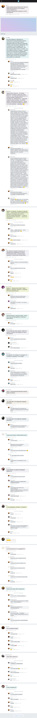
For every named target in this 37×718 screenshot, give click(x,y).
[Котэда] (9, 347)
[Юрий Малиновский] (3, 588)
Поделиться (19, 14)
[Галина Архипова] (3, 390)
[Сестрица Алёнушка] (3, 330)
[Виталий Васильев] (3, 314)
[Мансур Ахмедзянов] (3, 400)
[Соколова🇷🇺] (3, 38)
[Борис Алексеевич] (3, 287)
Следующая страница (18, 715)
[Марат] (3, 506)
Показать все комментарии (18, 259)
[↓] (17, 14)
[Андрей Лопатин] (3, 92)
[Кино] (3, 210)
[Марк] (3, 250)
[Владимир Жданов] (3, 655)
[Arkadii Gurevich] (3, 469)
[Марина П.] (3, 6)
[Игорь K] (3, 686)
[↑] (15, 14)
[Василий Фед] (3, 539)
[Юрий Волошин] (3, 354)
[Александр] (3, 627)
